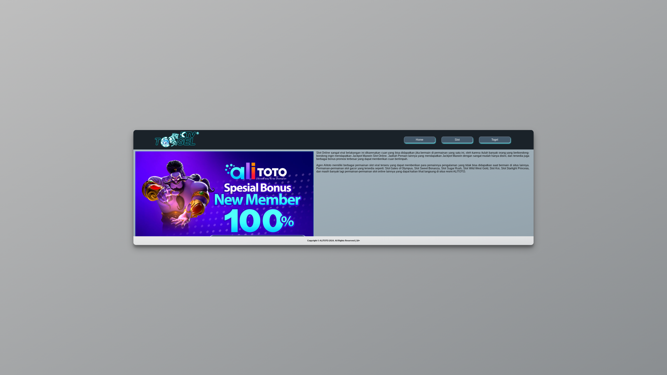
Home (419, 139)
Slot (457, 139)
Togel (494, 139)
